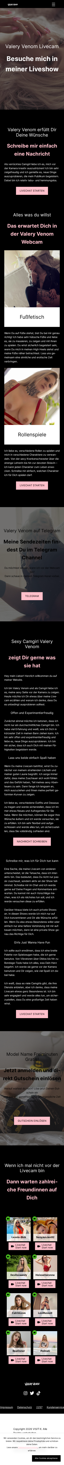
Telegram (32, 595)
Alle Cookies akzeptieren (46, 1458)
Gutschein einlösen (32, 1120)
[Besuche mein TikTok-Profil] (38, 1393)
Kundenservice (55, 1407)
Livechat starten (32, 190)
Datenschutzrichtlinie (28, 1447)
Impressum (6, 1407)
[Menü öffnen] (53, 4)
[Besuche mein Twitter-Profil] (32, 1393)
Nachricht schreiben (32, 841)
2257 (39, 1407)
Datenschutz (24, 1407)
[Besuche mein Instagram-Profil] (25, 1393)
